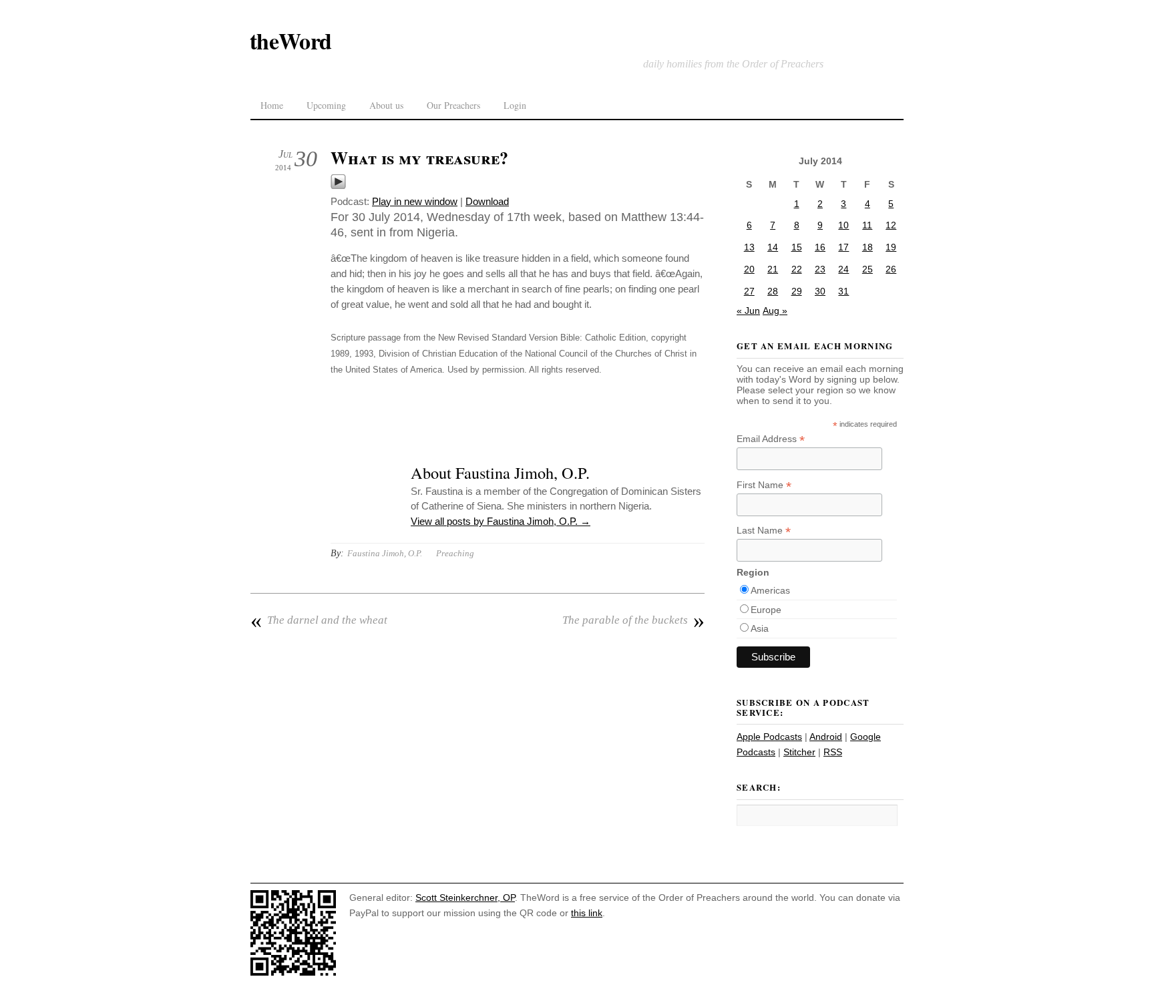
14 (772, 247)
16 (820, 247)
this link (586, 913)
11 (867, 225)
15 (796, 247)
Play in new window (414, 201)
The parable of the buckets (633, 620)
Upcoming (326, 105)
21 (772, 269)
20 (749, 269)
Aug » (775, 310)
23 (820, 269)
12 (891, 225)
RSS (832, 752)
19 (891, 247)
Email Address (771, 439)
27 (749, 291)
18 (867, 247)
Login (515, 105)
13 (749, 247)
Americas (770, 590)
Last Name (764, 530)
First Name (764, 485)
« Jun (748, 310)
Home (271, 105)
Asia (760, 628)
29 (796, 291)
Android (825, 736)
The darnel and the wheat (318, 620)
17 (843, 247)
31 (843, 291)
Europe (766, 609)
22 (796, 269)
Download (487, 201)
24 (843, 269)
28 (772, 291)
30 (820, 291)
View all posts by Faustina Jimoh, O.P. (500, 521)
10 (843, 225)
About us (386, 105)
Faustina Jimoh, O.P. (384, 553)
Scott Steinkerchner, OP (465, 897)
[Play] (338, 186)
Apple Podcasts (769, 736)
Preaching (455, 553)
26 (891, 269)
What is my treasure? (419, 157)
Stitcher (799, 752)
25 (867, 269)
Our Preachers (453, 105)
